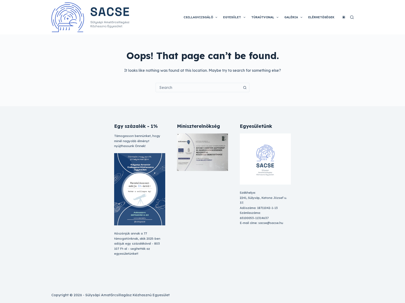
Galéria (291, 17)
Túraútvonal (262, 17)
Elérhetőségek (321, 17)
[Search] (352, 17)
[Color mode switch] (343, 17)
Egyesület (232, 17)
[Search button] (244, 87)
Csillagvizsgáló (198, 17)
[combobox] (198, 87)
